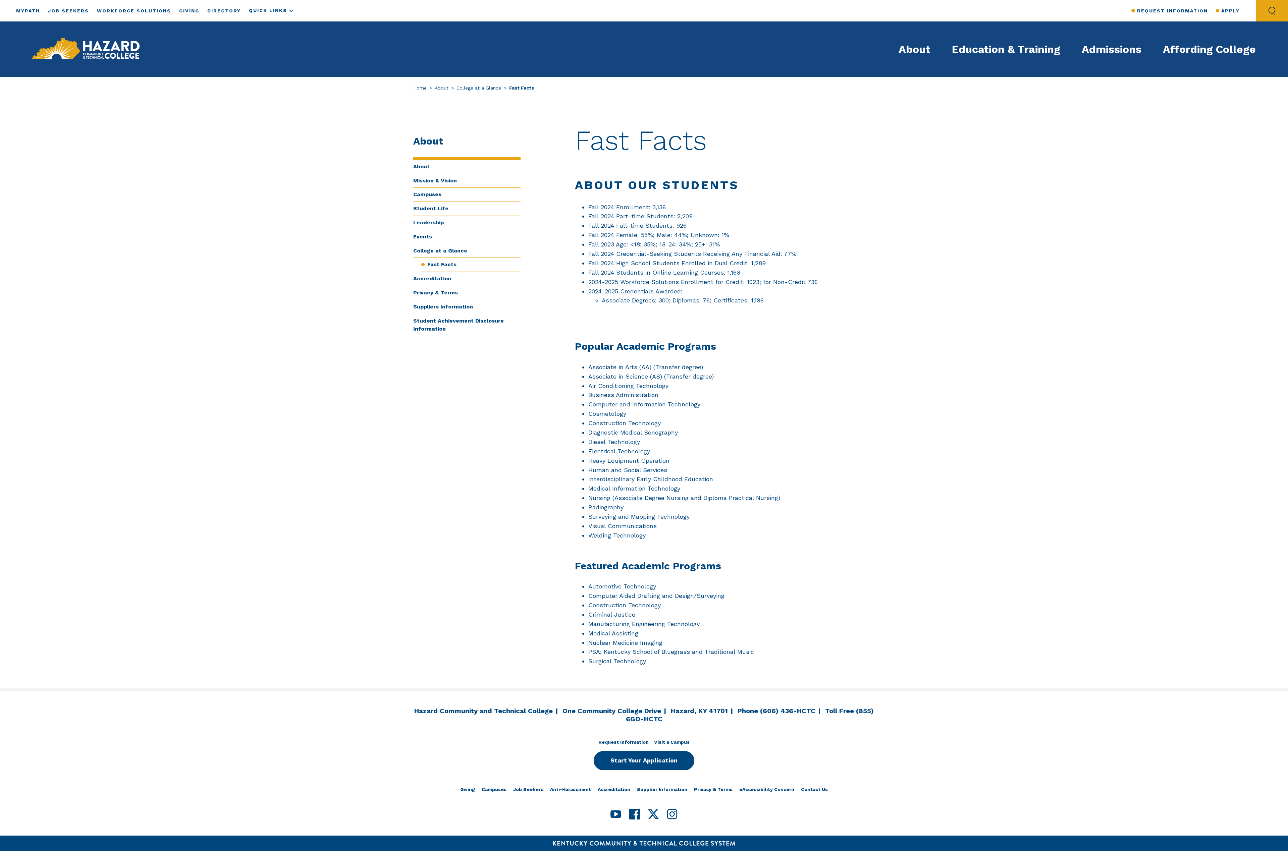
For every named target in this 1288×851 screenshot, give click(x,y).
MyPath (28, 10)
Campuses (427, 194)
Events (422, 236)
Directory (224, 10)
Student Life (430, 208)
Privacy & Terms (435, 292)
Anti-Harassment (570, 789)
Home (420, 88)
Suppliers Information (443, 306)
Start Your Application (644, 760)
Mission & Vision (435, 180)
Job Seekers (68, 10)
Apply (1230, 10)
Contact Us (814, 789)
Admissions (1111, 49)
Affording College (1209, 49)
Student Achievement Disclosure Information (458, 325)
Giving (189, 10)
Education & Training (1006, 49)
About (914, 49)
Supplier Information (662, 789)
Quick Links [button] (268, 10)
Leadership (428, 222)
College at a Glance (479, 88)
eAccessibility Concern (766, 789)
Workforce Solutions (134, 10)
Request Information (1172, 10)
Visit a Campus (672, 742)
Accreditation (432, 278)
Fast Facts (442, 264)
